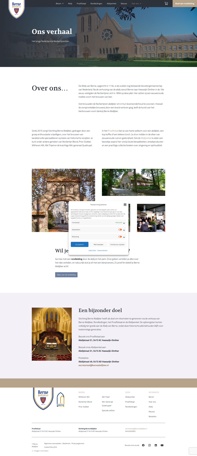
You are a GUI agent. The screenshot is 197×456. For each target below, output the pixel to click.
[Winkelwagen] (166, 3)
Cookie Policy (92, 250)
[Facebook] (143, 445)
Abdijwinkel (146, 138)
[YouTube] (162, 445)
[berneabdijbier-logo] (16, 10)
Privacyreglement (102, 250)
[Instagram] (149, 445)
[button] (125, 205)
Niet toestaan (98, 244)
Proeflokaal (113, 130)
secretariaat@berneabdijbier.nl (136, 428)
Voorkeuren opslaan (117, 244)
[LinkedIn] (156, 445)
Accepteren (79, 244)
